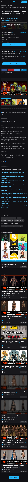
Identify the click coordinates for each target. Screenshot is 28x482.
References (10, 220)
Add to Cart (15, 44)
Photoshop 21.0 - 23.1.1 (19, 220)
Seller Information (15, 18)
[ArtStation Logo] (14, 1)
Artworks (4, 20)
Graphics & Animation (11, 217)
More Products (14, 477)
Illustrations (3, 220)
